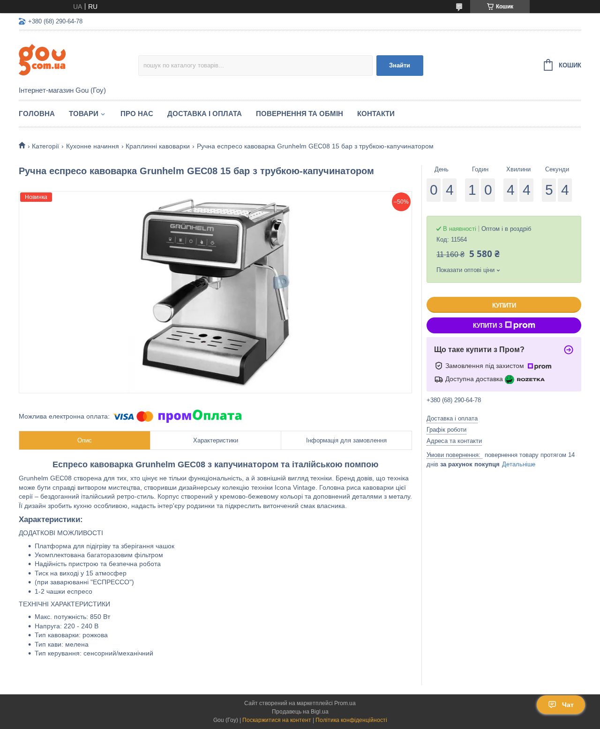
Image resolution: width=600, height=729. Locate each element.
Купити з (487, 325)
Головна (37, 113)
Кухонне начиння (92, 146)
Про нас (136, 113)
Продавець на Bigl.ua (300, 711)
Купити (504, 305)
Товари (83, 113)
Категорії (45, 146)
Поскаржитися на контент (276, 720)
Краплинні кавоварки (158, 146)
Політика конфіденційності (351, 720)
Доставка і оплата (204, 113)
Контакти (376, 113)
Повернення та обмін (299, 113)
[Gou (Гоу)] (78, 59)
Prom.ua (345, 703)
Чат (568, 704)
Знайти (399, 65)
